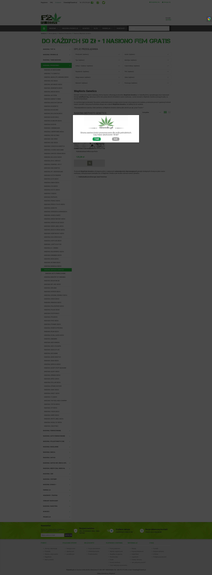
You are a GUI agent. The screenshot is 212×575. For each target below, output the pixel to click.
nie (116, 139)
